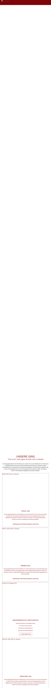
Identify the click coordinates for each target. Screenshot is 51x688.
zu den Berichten (25, 634)
